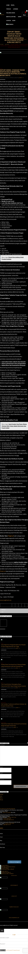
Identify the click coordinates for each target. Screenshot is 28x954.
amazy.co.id (14, 896)
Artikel (7, 44)
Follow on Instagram (14, 862)
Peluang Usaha (10, 12)
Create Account (16, 950)
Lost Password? (9, 950)
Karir (19, 16)
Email (1, 773)
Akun (13, 20)
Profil (12, 5)
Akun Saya (2, 847)
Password (2, 943)
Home (7, 5)
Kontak (8, 20)
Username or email (4, 937)
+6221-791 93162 (7, 812)
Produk (8, 9)
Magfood (11, 536)
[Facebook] (16, 605)
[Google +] (23, 605)
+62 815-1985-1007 (9, 823)
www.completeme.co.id (14, 917)
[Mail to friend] (26, 605)
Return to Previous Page (19, 39)
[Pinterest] (20, 605)
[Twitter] (13, 605)
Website (2, 779)
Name (1, 767)
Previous (3, 609)
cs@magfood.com (7, 824)
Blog (1, 840)
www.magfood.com (5, 600)
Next (2, 611)
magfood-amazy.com (14, 906)
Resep (5, 702)
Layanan (15, 9)
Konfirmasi (2, 844)
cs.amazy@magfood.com (8, 819)
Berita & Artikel (11, 16)
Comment (2, 745)
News (1, 798)
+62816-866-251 (7, 818)
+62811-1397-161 (12, 817)
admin (20, 77)
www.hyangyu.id (14, 885)
